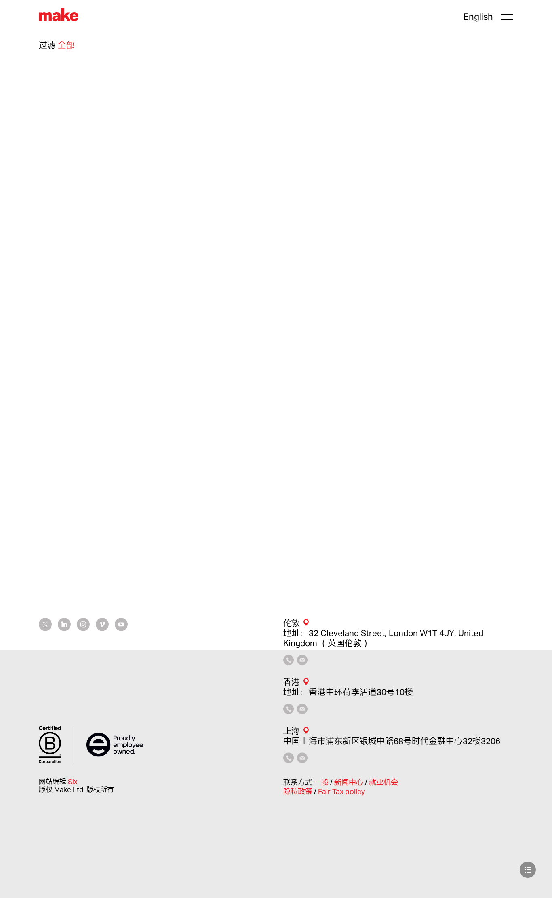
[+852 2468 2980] (288, 711)
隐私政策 (298, 791)
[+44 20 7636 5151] (288, 662)
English (478, 16)
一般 (322, 782)
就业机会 (383, 782)
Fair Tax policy (341, 791)
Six (73, 781)
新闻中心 (349, 782)
